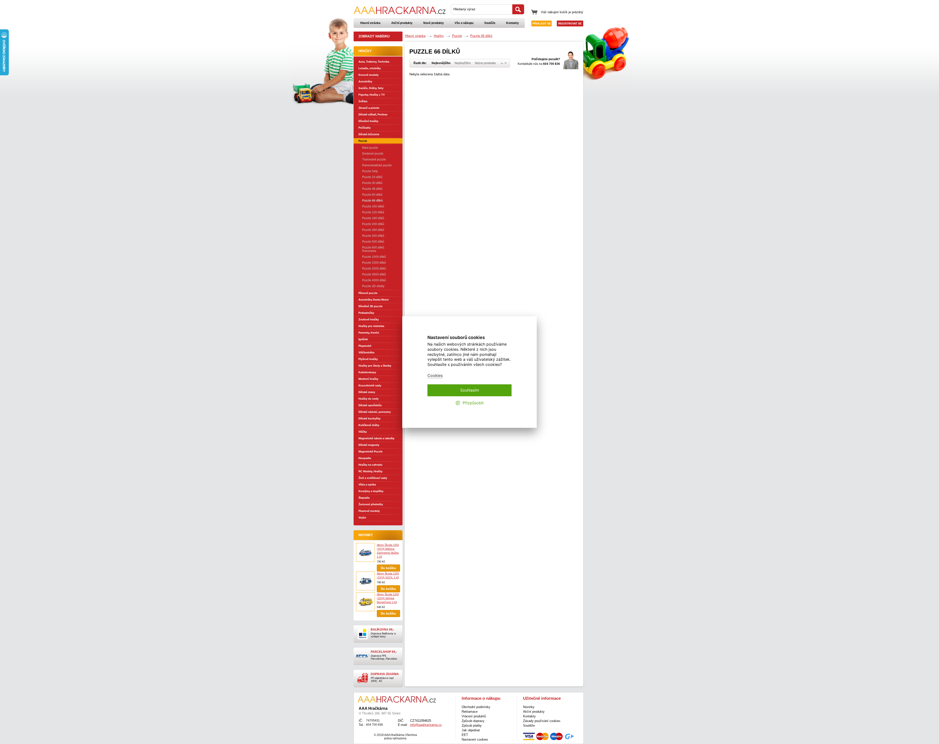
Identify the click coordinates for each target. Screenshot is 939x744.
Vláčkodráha (366, 352)
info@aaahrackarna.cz (426, 725)
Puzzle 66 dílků (372, 200)
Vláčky (362, 431)
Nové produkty (433, 23)
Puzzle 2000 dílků (374, 268)
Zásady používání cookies (541, 721)
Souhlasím (469, 390)
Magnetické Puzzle (370, 451)
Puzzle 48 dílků (372, 189)
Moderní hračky (368, 378)
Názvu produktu (485, 63)
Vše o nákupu (464, 23)
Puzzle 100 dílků (373, 206)
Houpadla (364, 458)
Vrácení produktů (474, 716)
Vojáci (362, 517)
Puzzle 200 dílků (373, 224)
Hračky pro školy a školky (374, 365)
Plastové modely (369, 510)
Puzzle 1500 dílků (374, 262)
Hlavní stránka (370, 23)
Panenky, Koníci (368, 332)
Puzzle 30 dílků (372, 183)
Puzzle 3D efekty (373, 286)
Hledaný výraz (464, 9)
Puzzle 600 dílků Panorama (373, 249)
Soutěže (489, 23)
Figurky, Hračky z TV (371, 94)
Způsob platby (472, 725)
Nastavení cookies (475, 739)
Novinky (365, 535)
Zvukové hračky (368, 319)
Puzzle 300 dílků (373, 235)
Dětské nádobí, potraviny (374, 411)
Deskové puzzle (372, 153)
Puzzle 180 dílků (373, 218)
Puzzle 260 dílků (373, 230)
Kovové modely (368, 74)
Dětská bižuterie (368, 134)
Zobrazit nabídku (374, 36)
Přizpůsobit (473, 403)
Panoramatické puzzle (377, 165)
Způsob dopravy (473, 721)
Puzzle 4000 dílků (374, 280)
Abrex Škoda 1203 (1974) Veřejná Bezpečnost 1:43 (388, 598)
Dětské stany (366, 392)
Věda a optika (367, 484)
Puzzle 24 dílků (372, 177)
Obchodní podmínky (476, 707)
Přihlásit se (541, 23)
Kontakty (512, 23)
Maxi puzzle (370, 147)
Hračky (439, 36)
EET (465, 735)
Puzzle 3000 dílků (374, 274)
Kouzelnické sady (369, 385)
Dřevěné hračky (368, 121)
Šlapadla (363, 497)
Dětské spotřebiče (370, 405)
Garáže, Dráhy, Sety (370, 88)
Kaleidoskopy (367, 372)
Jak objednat (471, 730)
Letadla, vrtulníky (369, 68)
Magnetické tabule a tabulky (376, 438)
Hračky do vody (368, 398)
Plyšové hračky (368, 359)
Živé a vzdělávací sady (372, 477)
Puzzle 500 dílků (373, 241)
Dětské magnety (368, 444)
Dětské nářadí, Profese (372, 114)
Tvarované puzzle (374, 159)
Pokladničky (366, 312)
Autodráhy (365, 81)
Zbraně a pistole (368, 107)
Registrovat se (569, 23)
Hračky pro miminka (371, 326)
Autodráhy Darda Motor (373, 299)
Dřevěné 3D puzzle (370, 306)
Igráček (363, 339)
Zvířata (362, 101)
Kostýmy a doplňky (370, 491)
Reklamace (470, 711)
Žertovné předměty (370, 504)
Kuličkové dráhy (368, 425)
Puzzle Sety (370, 171)
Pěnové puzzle (367, 293)
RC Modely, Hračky (370, 471)
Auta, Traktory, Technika (373, 61)
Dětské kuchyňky (369, 418)
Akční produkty (402, 23)
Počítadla (364, 127)
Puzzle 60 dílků (372, 194)
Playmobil (364, 345)
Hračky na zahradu (370, 464)
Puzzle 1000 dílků (374, 257)
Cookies (435, 375)
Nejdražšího (463, 63)
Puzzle (362, 140)
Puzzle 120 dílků (373, 212)
